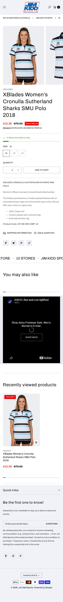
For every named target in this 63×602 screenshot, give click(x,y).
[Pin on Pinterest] (21, 243)
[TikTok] (20, 556)
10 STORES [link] (22, 258)
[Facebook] (6, 556)
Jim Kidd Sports (26, 587)
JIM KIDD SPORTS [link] (40, 18)
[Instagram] (13, 556)
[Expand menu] (4, 7)
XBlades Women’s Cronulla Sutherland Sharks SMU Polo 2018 (19, 457)
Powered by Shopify (43, 587)
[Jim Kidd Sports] (31, 7)
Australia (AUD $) (30, 575)
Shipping (6, 128)
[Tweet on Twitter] (14, 243)
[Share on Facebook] (6, 243)
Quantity (8, 163)
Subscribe (52, 524)
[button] (49, 7)
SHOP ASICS (31, 337)
